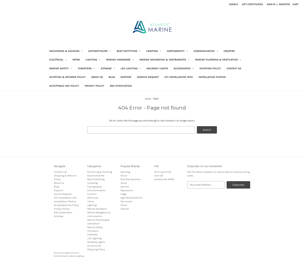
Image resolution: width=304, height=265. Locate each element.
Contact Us (234, 68)
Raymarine (127, 190)
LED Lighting (129, 68)
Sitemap (58, 216)
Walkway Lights (157, 68)
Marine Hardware (118, 59)
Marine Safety (59, 68)
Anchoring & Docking (64, 51)
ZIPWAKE (106, 68)
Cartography (176, 51)
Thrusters (85, 68)
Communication (204, 51)
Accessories (182, 68)
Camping (152, 51)
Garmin (125, 186)
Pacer (124, 183)
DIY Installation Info (178, 77)
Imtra (76, 59)
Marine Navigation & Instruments (163, 59)
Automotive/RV (98, 51)
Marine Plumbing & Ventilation (216, 59)
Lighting (91, 59)
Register (284, 4)
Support (126, 77)
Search (233, 4)
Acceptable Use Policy (64, 85)
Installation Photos (212, 77)
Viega (123, 194)
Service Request (148, 77)
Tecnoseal (126, 201)
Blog (112, 77)
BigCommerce (72, 253)
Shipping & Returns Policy (67, 77)
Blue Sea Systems (131, 179)
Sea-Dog (125, 171)
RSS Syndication (121, 85)
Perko (124, 205)
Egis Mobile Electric (132, 197)
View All (125, 208)
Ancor (124, 175)
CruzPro (229, 51)
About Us (97, 77)
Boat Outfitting (127, 51)
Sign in (271, 4)
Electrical (56, 59)
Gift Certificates (252, 4)
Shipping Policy (210, 68)
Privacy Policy (94, 85)
